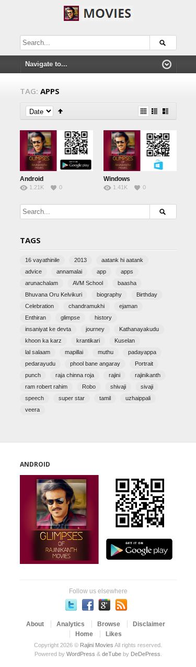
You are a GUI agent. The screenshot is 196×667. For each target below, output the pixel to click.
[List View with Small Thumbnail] (154, 111)
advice (33, 271)
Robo (89, 386)
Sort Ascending (60, 111)
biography (109, 294)
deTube (111, 654)
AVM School (88, 283)
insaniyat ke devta (48, 329)
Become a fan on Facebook (88, 604)
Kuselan (124, 340)
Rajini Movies (96, 645)
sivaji (147, 386)
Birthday (146, 294)
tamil (105, 398)
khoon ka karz (43, 340)
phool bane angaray (95, 363)
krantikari (88, 340)
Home (84, 634)
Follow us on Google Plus (104, 604)
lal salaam (37, 352)
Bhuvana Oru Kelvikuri (53, 294)
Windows (116, 179)
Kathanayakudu (139, 329)
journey (95, 329)
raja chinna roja (74, 375)
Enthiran (35, 317)
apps (127, 271)
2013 (80, 260)
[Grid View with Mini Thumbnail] (143, 111)
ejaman (128, 306)
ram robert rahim (46, 386)
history (103, 317)
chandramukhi (86, 306)
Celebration (39, 306)
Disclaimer (149, 624)
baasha (127, 283)
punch (33, 375)
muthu (105, 352)
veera (32, 409)
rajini (114, 375)
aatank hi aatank (122, 260)
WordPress (80, 654)
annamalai (69, 271)
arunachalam (41, 283)
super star (72, 398)
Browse (108, 624)
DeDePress (145, 654)
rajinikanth (147, 375)
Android (31, 179)
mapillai (74, 352)
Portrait (144, 363)
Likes (114, 634)
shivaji (118, 386)
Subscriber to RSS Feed (121, 604)
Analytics (70, 624)
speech (34, 398)
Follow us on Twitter (71, 604)
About (35, 624)
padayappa (142, 352)
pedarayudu (40, 363)
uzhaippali (138, 398)
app (101, 271)
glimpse (70, 317)
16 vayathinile (42, 260)
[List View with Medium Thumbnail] (165, 111)
